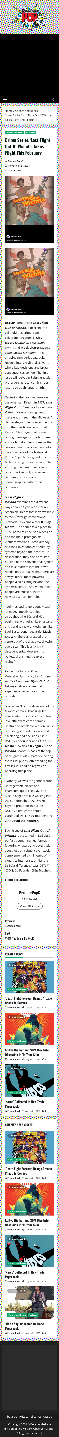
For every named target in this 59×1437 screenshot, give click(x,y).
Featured (30, 132)
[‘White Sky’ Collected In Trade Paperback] (29, 1302)
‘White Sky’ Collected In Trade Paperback (24, 1326)
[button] (5, 99)
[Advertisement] (29, 65)
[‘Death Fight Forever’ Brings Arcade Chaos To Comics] (29, 977)
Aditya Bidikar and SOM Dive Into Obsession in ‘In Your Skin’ (27, 1052)
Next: (19, 935)
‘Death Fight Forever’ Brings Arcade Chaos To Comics (28, 1000)
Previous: (13, 923)
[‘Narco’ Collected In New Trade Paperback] (29, 1080)
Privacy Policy (27, 1416)
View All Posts (29, 906)
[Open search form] (53, 99)
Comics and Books (14, 132)
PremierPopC (15, 161)
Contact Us (45, 1416)
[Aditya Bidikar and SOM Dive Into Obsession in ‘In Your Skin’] (29, 1029)
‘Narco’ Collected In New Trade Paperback (24, 1104)
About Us (11, 1416)
